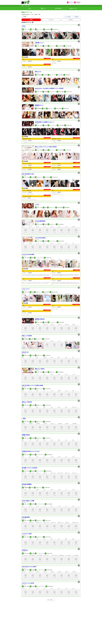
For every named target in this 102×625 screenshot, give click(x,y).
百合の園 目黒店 (26, 517)
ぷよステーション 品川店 (28, 583)
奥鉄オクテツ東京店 (39, 368)
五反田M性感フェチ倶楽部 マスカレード (44, 122)
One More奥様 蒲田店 (40, 221)
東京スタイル (38, 71)
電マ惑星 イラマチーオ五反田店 (29, 467)
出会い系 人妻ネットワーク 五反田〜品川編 (32, 385)
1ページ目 (50, 599)
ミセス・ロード (25, 288)
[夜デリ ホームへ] (25, 2)
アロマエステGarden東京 (28, 254)
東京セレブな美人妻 (27, 402)
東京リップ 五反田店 (27, 335)
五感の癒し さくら (39, 42)
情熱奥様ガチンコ (39, 105)
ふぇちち (37, 204)
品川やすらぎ (25, 352)
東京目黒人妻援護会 (27, 484)
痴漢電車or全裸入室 (39, 319)
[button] (25, 35)
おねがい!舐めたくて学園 (28, 500)
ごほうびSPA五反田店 (40, 237)
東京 (26, 5)
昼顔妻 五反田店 (26, 434)
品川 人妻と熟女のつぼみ (28, 174)
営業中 (24, 16)
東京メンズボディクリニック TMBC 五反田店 (46, 146)
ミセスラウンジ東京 (27, 533)
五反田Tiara (25, 550)
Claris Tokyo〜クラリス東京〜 (29, 566)
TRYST (23, 26)
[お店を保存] (79, 25)
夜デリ (22, 5)
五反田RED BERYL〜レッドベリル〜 (31, 451)
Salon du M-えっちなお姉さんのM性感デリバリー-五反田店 (49, 88)
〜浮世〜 (24, 418)
